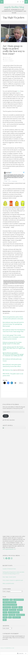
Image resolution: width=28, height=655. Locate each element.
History (5, 609)
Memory (20, 609)
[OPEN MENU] (2, 2)
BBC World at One (8, 370)
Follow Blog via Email (11, 404)
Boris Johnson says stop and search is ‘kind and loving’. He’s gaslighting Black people (13, 324)
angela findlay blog (14, 7)
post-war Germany (13, 612)
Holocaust (13, 609)
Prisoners (12, 614)
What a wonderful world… (9, 583)
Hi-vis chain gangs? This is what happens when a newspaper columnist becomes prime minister (14, 337)
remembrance (20, 614)
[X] (4, 558)
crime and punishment (9, 602)
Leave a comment (9, 60)
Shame (5, 617)
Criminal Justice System (9, 604)
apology (5, 599)
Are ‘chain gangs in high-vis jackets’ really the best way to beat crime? (14, 50)
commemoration (18, 599)
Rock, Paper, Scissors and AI (9, 577)
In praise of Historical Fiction (9, 568)
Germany (14, 607)
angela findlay (8, 59)
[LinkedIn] (9, 558)
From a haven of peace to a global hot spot (13, 580)
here (19, 91)
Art (11, 599)
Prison (5, 614)
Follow (5, 416)
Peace (4, 612)
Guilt (20, 607)
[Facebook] (20, 2)
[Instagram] (23, 2)
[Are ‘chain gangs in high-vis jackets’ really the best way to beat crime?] (14, 33)
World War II (16, 617)
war (10, 617)
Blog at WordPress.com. (7, 648)
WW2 (4, 619)
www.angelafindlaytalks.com (9, 549)
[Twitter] (18, 2)
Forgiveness (6, 607)
